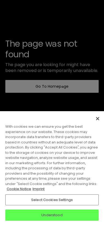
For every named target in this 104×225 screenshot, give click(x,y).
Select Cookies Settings (52, 199)
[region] (52, 168)
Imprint (39, 188)
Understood (51, 215)
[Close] (97, 118)
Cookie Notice (19, 188)
